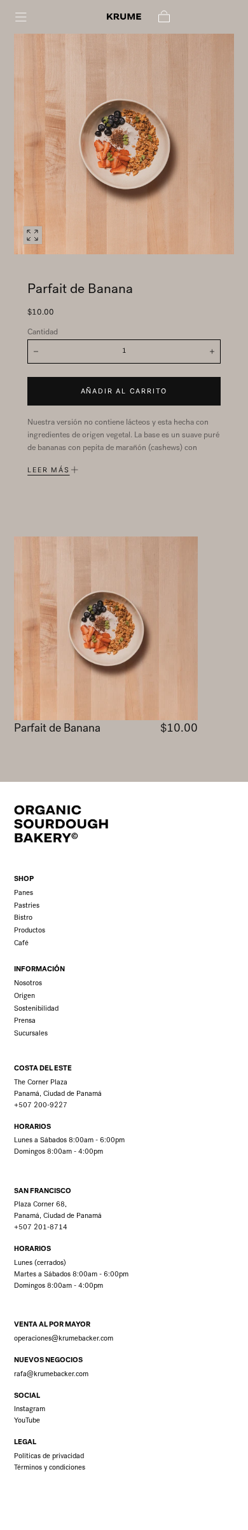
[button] (21, 17)
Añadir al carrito (124, 391)
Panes (23, 893)
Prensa (25, 1021)
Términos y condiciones (49, 1468)
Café (21, 943)
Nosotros (28, 983)
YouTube (27, 1420)
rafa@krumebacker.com (51, 1374)
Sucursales (31, 1033)
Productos (29, 930)
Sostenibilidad (36, 1009)
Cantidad (42, 333)
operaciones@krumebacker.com (63, 1338)
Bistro (23, 918)
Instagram (29, 1409)
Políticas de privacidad (49, 1456)
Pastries (26, 906)
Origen (24, 996)
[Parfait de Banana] (106, 628)
